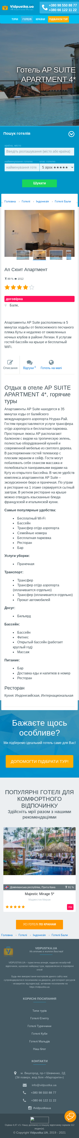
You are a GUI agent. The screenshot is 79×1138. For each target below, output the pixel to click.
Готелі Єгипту (39, 1018)
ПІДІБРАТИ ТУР (58, 19)
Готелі (27, 19)
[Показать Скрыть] (70, 1116)
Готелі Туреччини (39, 1026)
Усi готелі (39, 924)
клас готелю (47, 161)
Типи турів (39, 1010)
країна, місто (13, 145)
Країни (40, 19)
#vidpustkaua (41, 1108)
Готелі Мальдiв (39, 1041)
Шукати (39, 183)
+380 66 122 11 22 (63, 10)
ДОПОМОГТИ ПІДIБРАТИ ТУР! (39, 761)
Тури (15, 19)
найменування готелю (19, 161)
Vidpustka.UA (39, 1132)
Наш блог (39, 1049)
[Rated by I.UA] (39, 1120)
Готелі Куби (39, 1033)
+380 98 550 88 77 (63, 5)
